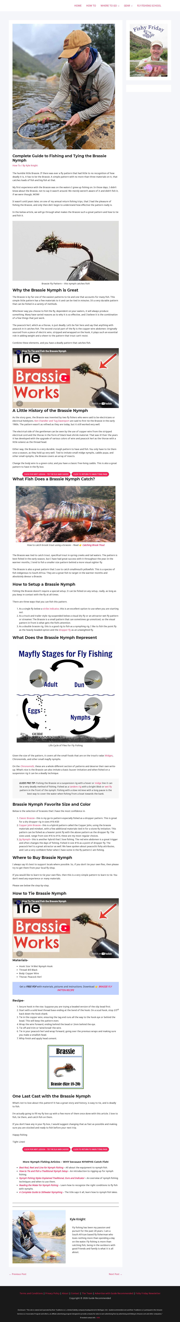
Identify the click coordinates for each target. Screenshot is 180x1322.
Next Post (115, 1274)
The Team (87, 1293)
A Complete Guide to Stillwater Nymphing (41, 1192)
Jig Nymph (24, 839)
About (65, 1293)
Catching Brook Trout (93, 545)
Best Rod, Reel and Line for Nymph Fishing (41, 1167)
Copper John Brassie (30, 825)
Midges (109, 755)
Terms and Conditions (31, 1293)
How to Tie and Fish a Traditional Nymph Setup (43, 1171)
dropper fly (65, 629)
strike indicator (50, 608)
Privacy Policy (52, 1293)
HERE (98, 1318)
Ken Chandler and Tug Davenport (51, 420)
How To (16, 165)
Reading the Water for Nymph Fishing (39, 1185)
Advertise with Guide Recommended (114, 1293)
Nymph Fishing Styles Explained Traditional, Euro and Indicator (51, 1178)
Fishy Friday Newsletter (148, 1293)
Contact (75, 1293)
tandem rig (75, 786)
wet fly (108, 786)
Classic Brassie (27, 818)
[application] (118, 5)
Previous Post (17, 1274)
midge (98, 783)
